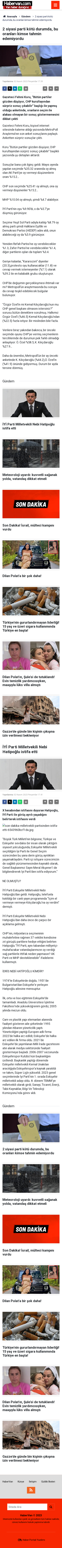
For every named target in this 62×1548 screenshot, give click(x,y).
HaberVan (7, 1481)
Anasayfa (11, 16)
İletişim (33, 1481)
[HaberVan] (17, 4)
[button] (45, 88)
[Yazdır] (26, 88)
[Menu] (55, 5)
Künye (21, 1481)
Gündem (26, 16)
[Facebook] (4, 88)
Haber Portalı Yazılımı (34, 1540)
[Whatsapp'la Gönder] (20, 88)
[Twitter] (10, 88)
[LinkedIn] (15, 88)
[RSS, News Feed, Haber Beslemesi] (31, 1490)
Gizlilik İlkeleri (48, 1481)
